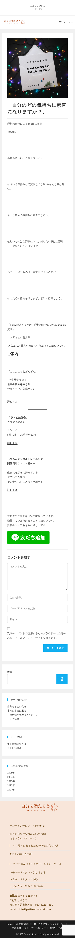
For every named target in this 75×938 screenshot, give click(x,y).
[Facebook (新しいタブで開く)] (40, 9)
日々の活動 (13, 719)
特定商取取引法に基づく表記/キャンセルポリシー (40, 924)
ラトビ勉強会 (14, 748)
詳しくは (12, 401)
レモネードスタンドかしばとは (27, 872)
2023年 (11, 781)
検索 (9, 671)
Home (10, 924)
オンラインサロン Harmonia (27, 825)
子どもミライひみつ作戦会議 (26, 886)
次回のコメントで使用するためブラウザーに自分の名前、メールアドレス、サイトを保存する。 (36, 635)
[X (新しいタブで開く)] (35, 9)
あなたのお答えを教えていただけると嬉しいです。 (37, 345)
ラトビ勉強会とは (16, 743)
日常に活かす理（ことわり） (22, 715)
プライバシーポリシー (35, 927)
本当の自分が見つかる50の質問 (28, 833)
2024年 (11, 777)
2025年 (11, 772)
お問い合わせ (56, 927)
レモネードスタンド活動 (24, 879)
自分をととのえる (16, 706)
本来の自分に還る (16, 710)
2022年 (11, 785)
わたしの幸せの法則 (21, 854)
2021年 (11, 789)
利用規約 (16, 927)
